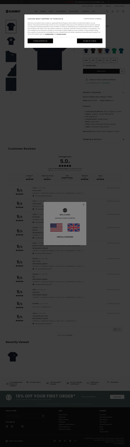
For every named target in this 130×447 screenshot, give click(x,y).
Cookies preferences (40, 41)
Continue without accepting (92, 19)
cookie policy (49, 34)
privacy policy (61, 34)
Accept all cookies (89, 41)
